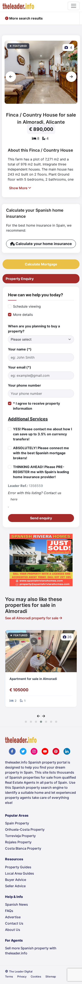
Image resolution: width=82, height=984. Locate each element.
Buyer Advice (15, 880)
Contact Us (14, 923)
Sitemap (50, 976)
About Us (12, 930)
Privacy (21, 976)
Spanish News (16, 904)
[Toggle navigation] (73, 6)
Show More (18, 188)
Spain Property (17, 823)
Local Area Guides (19, 873)
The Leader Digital (20, 971)
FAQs (9, 911)
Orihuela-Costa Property (25, 829)
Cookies (36, 976)
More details (23, 314)
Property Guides (18, 867)
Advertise (13, 917)
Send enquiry (41, 518)
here (14, 499)
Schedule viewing (27, 306)
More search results (25, 18)
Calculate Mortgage (41, 264)
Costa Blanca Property (23, 848)
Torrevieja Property (20, 836)
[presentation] (10, 76)
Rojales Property (18, 842)
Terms (9, 976)
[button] (25, 722)
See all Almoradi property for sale (32, 618)
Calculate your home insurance (43, 243)
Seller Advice (15, 886)
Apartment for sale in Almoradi (33, 679)
